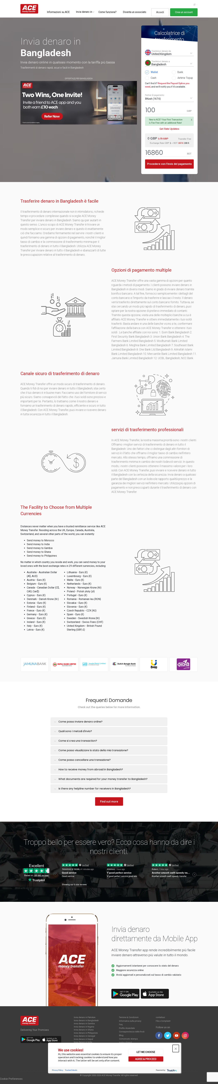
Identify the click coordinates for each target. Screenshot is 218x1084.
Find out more (109, 801)
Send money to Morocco (40, 540)
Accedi (160, 12)
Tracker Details (71, 1070)
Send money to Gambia (40, 548)
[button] (176, 1048)
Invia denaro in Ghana (84, 1030)
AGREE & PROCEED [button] (145, 1059)
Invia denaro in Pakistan (84, 1017)
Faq (121, 1024)
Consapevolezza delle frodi (131, 1031)
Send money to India (38, 544)
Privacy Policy (57, 1070)
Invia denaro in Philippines (86, 1033)
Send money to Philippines (42, 555)
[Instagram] (185, 1035)
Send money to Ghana (39, 551)
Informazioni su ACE (58, 12)
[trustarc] (172, 1070)
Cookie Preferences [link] (11, 1078)
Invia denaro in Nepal (83, 1039)
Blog (121, 1035)
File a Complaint (163, 1021)
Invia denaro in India (83, 1042)
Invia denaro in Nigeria (84, 1027)
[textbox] (84, 12)
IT (195, 5)
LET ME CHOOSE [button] (145, 1052)
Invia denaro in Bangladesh (86, 1020)
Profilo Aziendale (127, 1028)
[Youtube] (176, 1035)
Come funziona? (107, 12)
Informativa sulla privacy (130, 1021)
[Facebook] (158, 1035)
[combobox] (84, 12)
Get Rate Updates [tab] (169, 128)
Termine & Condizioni (129, 1017)
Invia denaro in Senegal (84, 1036)
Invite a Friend (125, 1042)
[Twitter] (167, 1035)
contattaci (160, 1017)
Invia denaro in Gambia (84, 1023)
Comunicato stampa (128, 1039)
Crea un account (184, 12)
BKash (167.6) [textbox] (153, 98)
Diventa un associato (134, 12)
